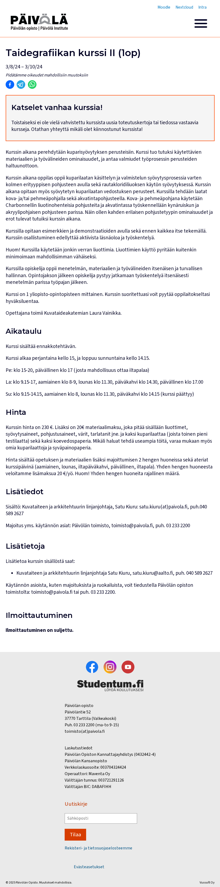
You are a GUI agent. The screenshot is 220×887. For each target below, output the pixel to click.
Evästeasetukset (89, 866)
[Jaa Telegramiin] (21, 84)
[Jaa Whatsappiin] (32, 84)
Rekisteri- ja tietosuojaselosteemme (98, 848)
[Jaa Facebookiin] (10, 84)
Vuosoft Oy (207, 882)
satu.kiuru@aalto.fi (153, 573)
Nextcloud (184, 7)
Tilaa (75, 834)
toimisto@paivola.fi (51, 592)
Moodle (163, 7)
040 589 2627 (199, 573)
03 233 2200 (103, 592)
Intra (202, 7)
